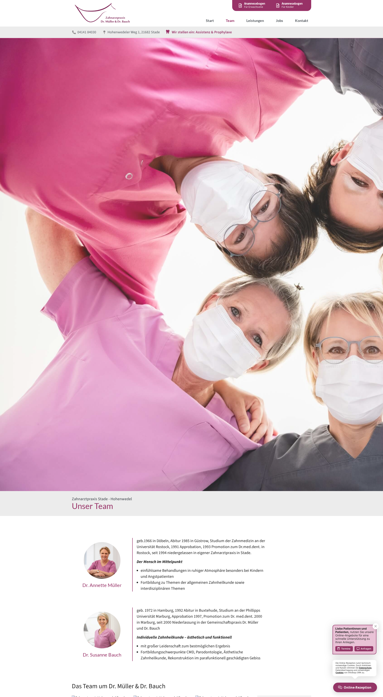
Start (210, 20)
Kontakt (301, 20)
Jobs (279, 20)
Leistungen (255, 20)
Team (230, 20)
